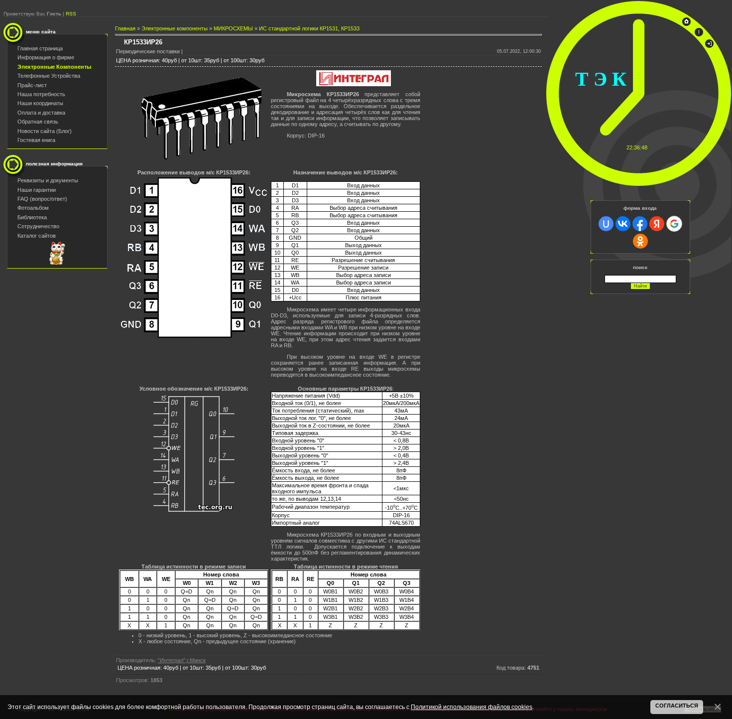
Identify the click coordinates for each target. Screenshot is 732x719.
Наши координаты (40, 103)
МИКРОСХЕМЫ (233, 28)
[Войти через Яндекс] (656, 223)
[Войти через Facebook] (639, 223)
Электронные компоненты (174, 28)
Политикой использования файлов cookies (471, 707)
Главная (125, 28)
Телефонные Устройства (48, 76)
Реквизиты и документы (47, 180)
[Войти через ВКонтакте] (622, 223)
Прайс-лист (32, 85)
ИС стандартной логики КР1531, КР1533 (309, 28)
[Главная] (686, 24)
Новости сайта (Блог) (44, 131)
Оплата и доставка (41, 113)
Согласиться (676, 706)
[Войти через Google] (674, 224)
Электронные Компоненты (54, 67)
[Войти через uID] (606, 223)
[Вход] (709, 46)
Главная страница (40, 48)
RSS (71, 13)
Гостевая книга (36, 140)
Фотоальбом (33, 208)
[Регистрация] (699, 34)
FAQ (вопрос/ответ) (42, 199)
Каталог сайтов (36, 236)
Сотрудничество (38, 226)
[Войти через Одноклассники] (640, 241)
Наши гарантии (36, 190)
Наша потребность (41, 94)
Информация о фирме (45, 57)
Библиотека (32, 217)
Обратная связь (37, 122)
